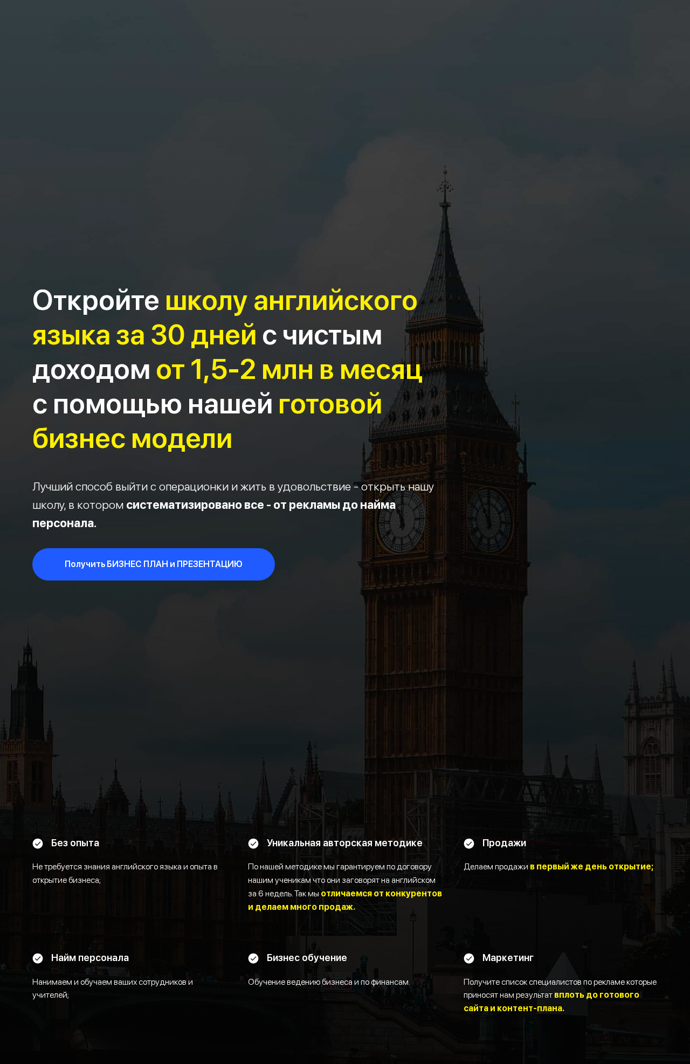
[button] (153, 564)
